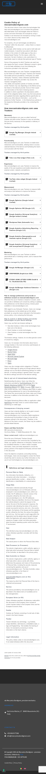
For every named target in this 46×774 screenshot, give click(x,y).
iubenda (6, 655)
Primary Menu (42, 3)
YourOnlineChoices (25, 383)
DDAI (33, 387)
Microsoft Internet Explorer (16, 356)
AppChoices (8, 402)
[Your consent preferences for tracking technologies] (4, 770)
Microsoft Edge (12, 359)
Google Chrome (12, 350)
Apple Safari (11, 354)
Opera (9, 363)
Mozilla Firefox (12, 352)
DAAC (22, 387)
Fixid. (21, 754)
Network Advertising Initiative (13, 385)
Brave (9, 361)
